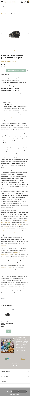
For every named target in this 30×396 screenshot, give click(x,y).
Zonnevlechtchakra (9, 114)
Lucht (10, 118)
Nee (23, 391)
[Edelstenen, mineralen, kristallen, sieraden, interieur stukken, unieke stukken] (12, 2)
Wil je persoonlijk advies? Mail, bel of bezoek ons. (16, 82)
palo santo (7, 222)
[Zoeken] (27, 7)
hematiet (5, 226)
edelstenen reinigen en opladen (9, 232)
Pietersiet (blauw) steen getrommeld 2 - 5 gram (7, 323)
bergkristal (4, 230)
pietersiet (3, 245)
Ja (15, 391)
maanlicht (3, 228)
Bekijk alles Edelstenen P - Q (8, 61)
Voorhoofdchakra (9, 116)
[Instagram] (16, 366)
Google (23, 358)
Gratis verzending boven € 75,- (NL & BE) (13, 77)
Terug (4, 13)
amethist (18, 224)
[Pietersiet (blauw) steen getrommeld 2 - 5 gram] (7, 314)
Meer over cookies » (15, 394)
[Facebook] (13, 366)
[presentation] (1, 33)
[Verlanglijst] (25, 2)
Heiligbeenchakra (13, 112)
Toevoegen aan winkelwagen (16, 70)
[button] (14, 50)
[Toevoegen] (8, 331)
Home (8, 13)
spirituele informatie (6, 267)
